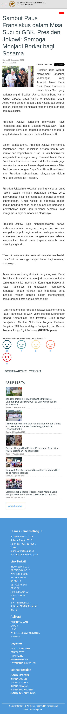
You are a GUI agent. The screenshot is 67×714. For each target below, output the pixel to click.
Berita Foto (17, 652)
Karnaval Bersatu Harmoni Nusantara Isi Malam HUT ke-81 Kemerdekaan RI (33, 471)
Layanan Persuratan (23, 662)
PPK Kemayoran (20, 591)
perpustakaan (19, 622)
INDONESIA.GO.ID (20, 566)
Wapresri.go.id (19, 573)
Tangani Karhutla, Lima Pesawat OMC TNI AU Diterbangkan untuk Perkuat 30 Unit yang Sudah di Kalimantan (31, 402)
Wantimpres (18, 595)
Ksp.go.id (16, 581)
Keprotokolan (19, 659)
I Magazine (17, 655)
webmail (16, 636)
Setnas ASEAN (19, 584)
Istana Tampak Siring (23, 693)
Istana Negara (19, 682)
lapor (14, 625)
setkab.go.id (18, 577)
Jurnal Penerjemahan (24, 606)
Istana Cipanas (19, 686)
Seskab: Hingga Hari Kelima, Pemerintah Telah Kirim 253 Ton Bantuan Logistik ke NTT (32, 449)
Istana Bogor (19, 678)
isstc (14, 609)
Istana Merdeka (20, 675)
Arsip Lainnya (15, 506)
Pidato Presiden (20, 648)
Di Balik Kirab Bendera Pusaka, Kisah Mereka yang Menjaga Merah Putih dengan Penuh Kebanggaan (31, 493)
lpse (13, 629)
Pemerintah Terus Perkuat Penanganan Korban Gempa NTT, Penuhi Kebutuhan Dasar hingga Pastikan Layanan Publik (33, 426)
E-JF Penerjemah (20, 602)
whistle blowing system (25, 632)
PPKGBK (15, 588)
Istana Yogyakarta (22, 689)
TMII (13, 599)
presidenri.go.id (20, 570)
